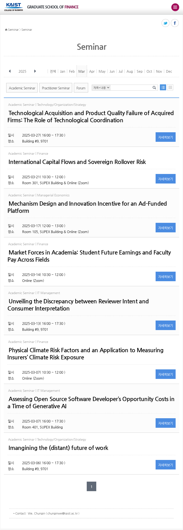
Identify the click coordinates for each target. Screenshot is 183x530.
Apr (92, 71)
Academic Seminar (22, 88)
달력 (170, 87)
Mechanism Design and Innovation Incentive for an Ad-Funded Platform (87, 207)
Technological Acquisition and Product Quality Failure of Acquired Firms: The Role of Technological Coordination (90, 116)
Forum (81, 88)
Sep (139, 71)
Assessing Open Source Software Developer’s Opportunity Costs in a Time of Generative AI (90, 402)
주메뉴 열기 (175, 7)
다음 (35, 71)
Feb (72, 71)
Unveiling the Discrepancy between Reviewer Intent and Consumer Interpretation (78, 305)
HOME (6, 29)
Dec (169, 71)
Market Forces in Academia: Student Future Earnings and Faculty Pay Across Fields (89, 256)
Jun (112, 71)
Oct (149, 71)
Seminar (13, 29)
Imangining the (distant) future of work (58, 447)
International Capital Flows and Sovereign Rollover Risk (77, 161)
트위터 (166, 23)
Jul (120, 71)
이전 (10, 71)
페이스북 (175, 23)
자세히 (165, 137)
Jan (62, 71)
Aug (130, 71)
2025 (22, 71)
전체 (53, 71)
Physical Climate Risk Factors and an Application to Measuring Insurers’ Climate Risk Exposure (85, 354)
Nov (159, 71)
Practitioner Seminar (56, 88)
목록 (163, 87)
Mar (81, 71)
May (102, 71)
